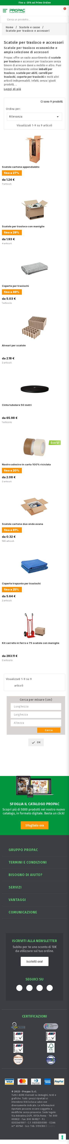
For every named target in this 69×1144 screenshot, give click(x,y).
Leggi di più (12, 89)
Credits (51, 1126)
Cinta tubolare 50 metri (17, 404)
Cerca (49, 730)
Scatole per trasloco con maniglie (23, 226)
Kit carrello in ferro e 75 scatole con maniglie (30, 642)
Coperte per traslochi (15, 285)
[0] (65, 11)
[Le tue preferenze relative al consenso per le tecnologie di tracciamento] (62, 1137)
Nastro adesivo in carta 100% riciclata (26, 464)
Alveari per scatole (14, 345)
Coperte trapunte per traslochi (21, 583)
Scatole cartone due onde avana (22, 523)
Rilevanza (34, 116)
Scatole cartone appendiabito (20, 166)
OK (36, 742)
